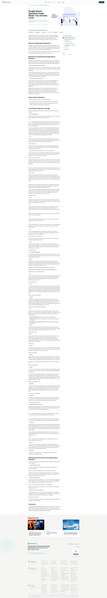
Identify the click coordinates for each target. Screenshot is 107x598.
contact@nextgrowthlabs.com (74, 544)
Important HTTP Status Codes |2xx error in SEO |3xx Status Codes (42, 269)
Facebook (69, 54)
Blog (31, 5)
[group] (31, 32)
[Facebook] (76, 547)
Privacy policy (71, 596)
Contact (101, 2)
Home (29, 5)
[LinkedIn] (78, 547)
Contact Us (67, 596)
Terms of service (77, 596)
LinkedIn (64, 54)
